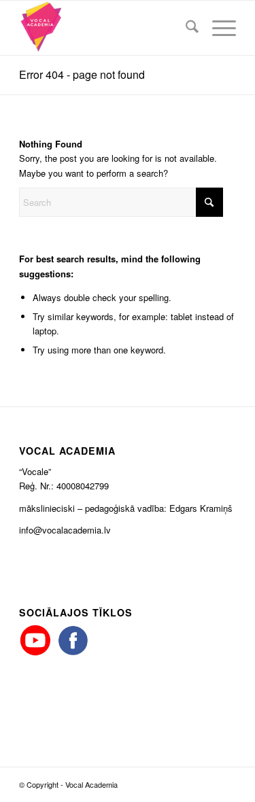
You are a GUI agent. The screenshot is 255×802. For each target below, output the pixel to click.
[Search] (185, 28)
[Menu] (217, 28)
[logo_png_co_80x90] (105, 28)
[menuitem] (185, 28)
